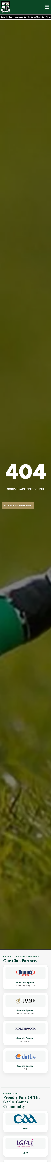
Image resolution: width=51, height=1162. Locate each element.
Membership (20, 17)
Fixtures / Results (36, 17)
